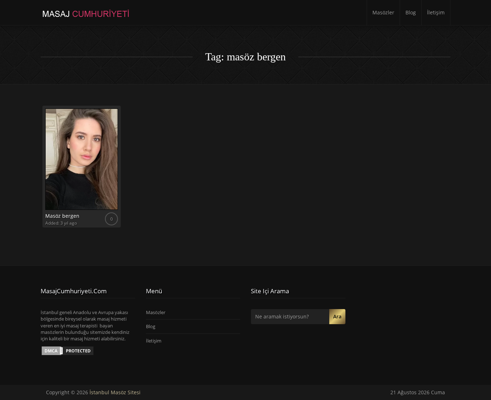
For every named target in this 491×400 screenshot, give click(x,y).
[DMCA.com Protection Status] (68, 350)
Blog (410, 12)
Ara (337, 316)
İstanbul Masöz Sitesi (115, 392)
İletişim (436, 12)
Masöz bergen (62, 215)
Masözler (383, 12)
